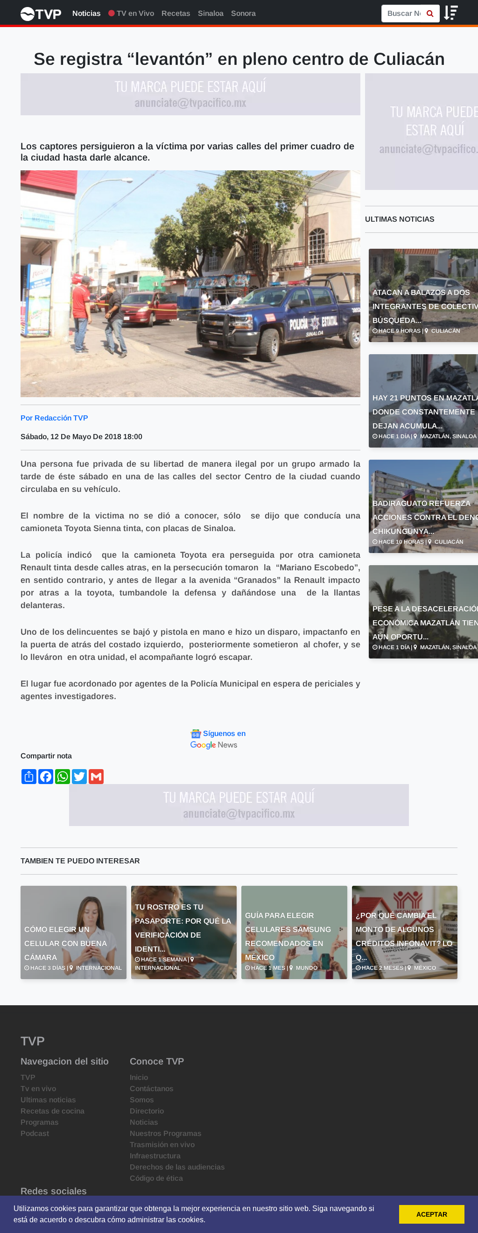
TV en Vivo (134, 13)
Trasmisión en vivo (162, 1145)
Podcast (35, 1133)
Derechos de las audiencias (177, 1167)
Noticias (86, 13)
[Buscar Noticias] (430, 13)
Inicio (139, 1077)
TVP (28, 1077)
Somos (142, 1100)
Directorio (147, 1111)
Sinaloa (211, 13)
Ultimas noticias (48, 1100)
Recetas (176, 13)
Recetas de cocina (52, 1111)
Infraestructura (155, 1156)
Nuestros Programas (166, 1133)
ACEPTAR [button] (431, 1214)
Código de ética (156, 1178)
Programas (40, 1122)
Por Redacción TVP (54, 418)
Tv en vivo (38, 1089)
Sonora (243, 13)
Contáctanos (152, 1089)
